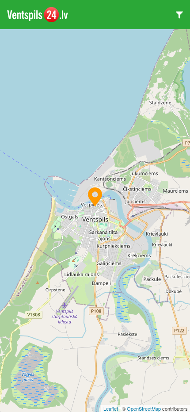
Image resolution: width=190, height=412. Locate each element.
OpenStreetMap (144, 408)
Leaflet (110, 408)
